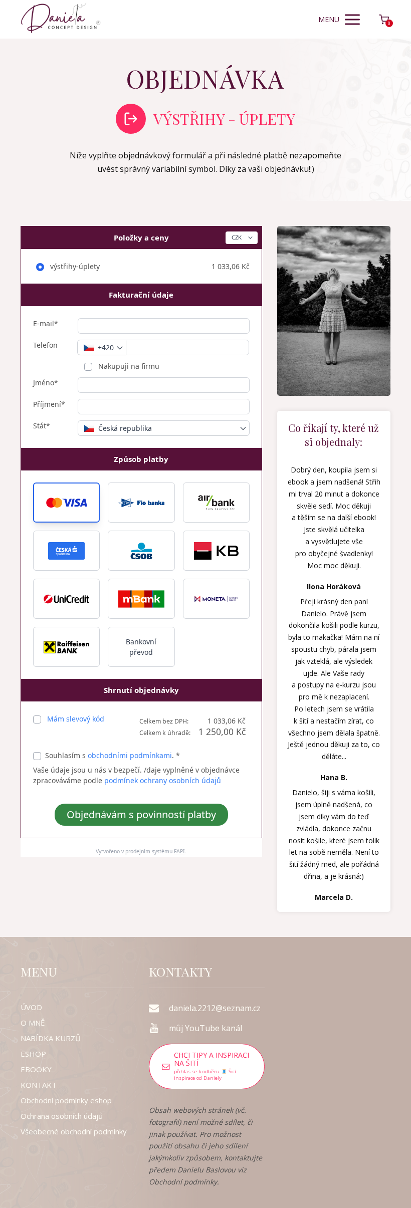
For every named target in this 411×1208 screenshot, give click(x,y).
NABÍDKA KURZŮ (51, 1038)
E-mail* (45, 323)
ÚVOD (31, 1007)
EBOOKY (36, 1069)
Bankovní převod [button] (141, 647)
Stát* (41, 425)
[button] (66, 502)
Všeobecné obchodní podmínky (74, 1131)
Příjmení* (49, 404)
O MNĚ (33, 1023)
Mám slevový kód (75, 718)
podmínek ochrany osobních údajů (162, 780)
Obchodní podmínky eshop (66, 1100)
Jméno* (45, 382)
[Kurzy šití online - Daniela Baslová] (61, 19)
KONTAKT (39, 1085)
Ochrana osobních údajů (62, 1116)
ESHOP (33, 1054)
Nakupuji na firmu (127, 366)
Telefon (45, 345)
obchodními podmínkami (130, 755)
